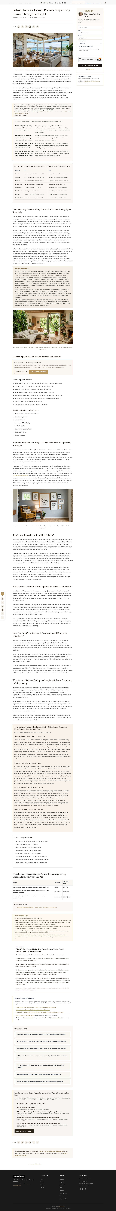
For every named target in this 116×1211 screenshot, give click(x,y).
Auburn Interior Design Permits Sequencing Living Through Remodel (38, 1123)
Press (61, 1187)
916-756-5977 (97, 3)
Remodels (62, 1184)
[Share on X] (26, 26)
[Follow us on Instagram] (80, 1189)
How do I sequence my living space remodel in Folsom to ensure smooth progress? (41, 1034)
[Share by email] (33, 26)
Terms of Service (64, 1196)
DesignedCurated (54, 3)
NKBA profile (17, 115)
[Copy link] (37, 26)
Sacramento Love (54, 112)
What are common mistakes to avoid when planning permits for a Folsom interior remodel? (41, 1066)
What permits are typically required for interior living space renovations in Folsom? (42, 1041)
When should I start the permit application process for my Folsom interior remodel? (42, 1048)
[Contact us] (2, 594)
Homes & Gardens (25, 112)
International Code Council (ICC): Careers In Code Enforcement (33, 1010)
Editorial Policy (63, 1193)
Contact (88, 3)
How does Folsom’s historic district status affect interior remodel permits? (39, 1074)
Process (71, 3)
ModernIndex (61, 1206)
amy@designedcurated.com (86, 1183)
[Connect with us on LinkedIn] (85, 1189)
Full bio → (24, 115)
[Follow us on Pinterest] (82, 1189)
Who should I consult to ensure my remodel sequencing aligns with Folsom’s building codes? (42, 1057)
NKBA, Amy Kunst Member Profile (25, 1015)
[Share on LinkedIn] (29, 26)
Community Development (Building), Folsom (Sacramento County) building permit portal (39, 1012)
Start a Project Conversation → (24, 1131)
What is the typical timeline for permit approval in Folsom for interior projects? (40, 1081)
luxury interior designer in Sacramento (51, 1151)
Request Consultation (90, 65)
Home (41, 1179)
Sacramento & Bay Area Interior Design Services (31, 1103)
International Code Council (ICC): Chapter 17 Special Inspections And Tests (36, 1007)
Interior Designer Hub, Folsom (25, 1107)
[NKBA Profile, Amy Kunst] (25, 1176)
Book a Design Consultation (38, 371)
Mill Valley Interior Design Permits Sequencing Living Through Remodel (38, 1112)
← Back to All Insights (34, 1164)
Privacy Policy (63, 1198)
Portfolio (28, 3)
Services (19, 3)
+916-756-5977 (83, 1181)
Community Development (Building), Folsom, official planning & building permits (36, 907)
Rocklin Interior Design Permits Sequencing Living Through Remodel (38, 1117)
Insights (80, 3)
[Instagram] (105, 3)
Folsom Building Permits (20, 475)
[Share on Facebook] (22, 26)
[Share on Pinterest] (18, 26)
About (12, 3)
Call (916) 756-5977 (21, 371)
